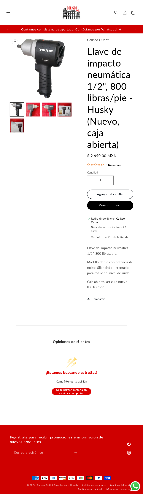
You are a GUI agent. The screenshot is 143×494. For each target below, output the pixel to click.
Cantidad (92, 172)
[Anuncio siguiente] (135, 29)
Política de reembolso (94, 485)
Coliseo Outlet (45, 485)
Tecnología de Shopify (66, 485)
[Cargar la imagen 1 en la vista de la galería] (17, 109)
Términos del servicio (121, 485)
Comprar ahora (110, 205)
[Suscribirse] (75, 452)
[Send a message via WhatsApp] (135, 486)
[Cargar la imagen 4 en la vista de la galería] (65, 109)
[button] (8, 12)
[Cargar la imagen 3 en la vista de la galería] (49, 109)
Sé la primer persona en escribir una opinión (71, 391)
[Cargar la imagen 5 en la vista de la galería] (17, 125)
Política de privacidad (90, 489)
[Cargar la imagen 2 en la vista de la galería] (33, 109)
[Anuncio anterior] (7, 29)
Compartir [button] (98, 299)
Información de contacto (119, 489)
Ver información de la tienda (109, 237)
